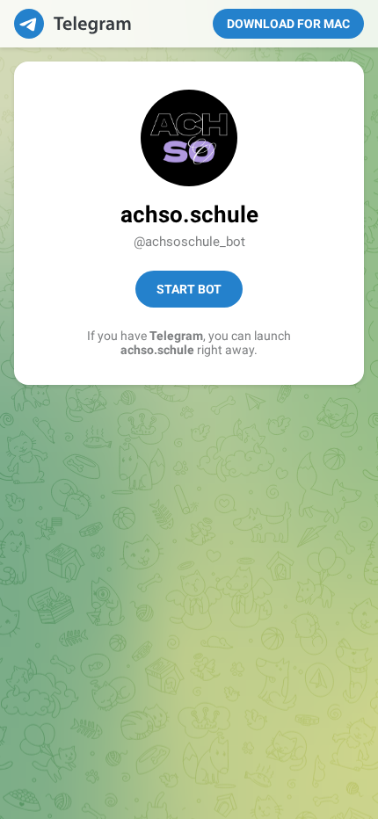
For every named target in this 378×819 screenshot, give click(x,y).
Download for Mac (288, 24)
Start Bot (189, 289)
